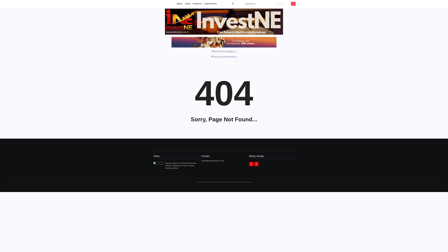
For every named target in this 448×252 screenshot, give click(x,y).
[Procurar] (293, 4)
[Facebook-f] (251, 164)
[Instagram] (256, 164)
